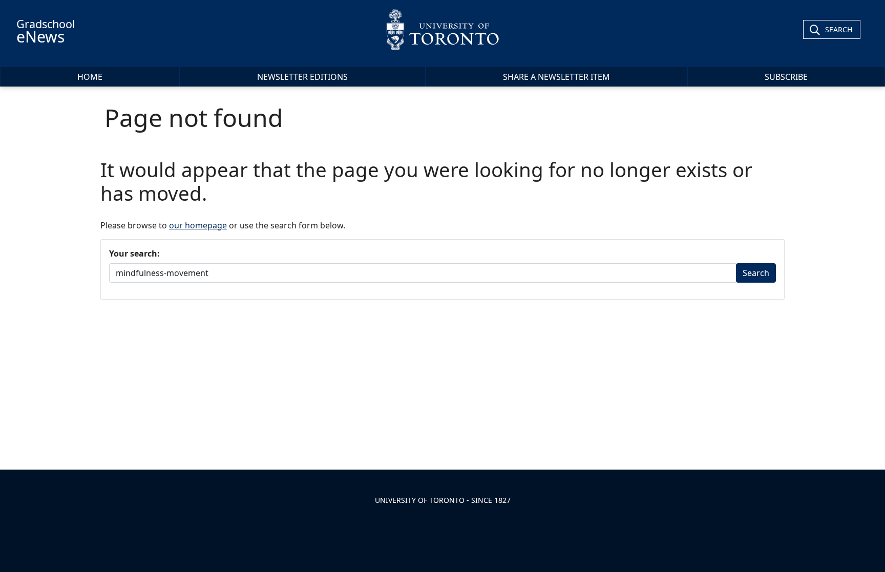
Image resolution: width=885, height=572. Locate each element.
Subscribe (786, 76)
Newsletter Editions (302, 76)
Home (89, 76)
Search (838, 29)
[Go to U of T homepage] (443, 29)
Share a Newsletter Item (556, 76)
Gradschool (45, 31)
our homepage (198, 225)
